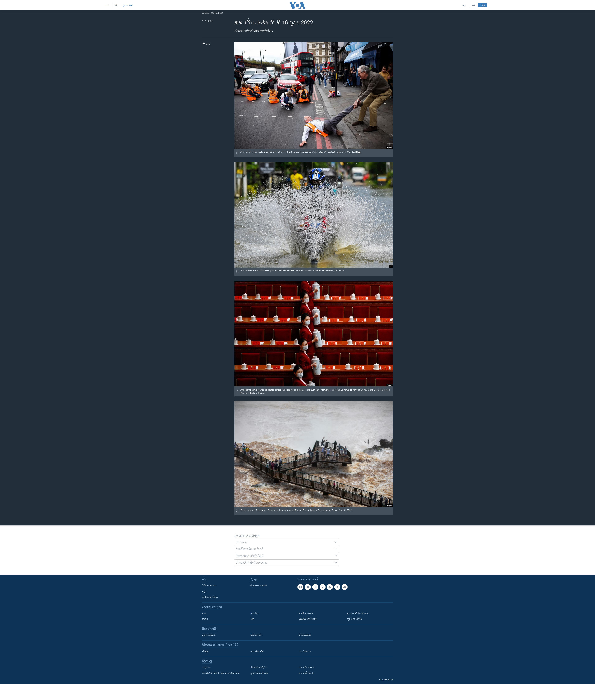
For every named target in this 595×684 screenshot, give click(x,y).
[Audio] (464, 5)
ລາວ (204, 613)
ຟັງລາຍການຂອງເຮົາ (258, 585)
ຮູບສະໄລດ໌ (128, 5)
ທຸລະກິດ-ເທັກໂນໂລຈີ (308, 619)
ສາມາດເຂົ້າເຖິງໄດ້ (306, 673)
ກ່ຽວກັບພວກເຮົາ (209, 635)
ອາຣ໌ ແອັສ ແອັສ (257, 651)
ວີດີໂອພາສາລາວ (209, 585)
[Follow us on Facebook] (300, 587)
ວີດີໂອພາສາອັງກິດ (210, 597)
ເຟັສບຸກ (205, 651)
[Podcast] (337, 587)
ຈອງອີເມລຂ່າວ (305, 651)
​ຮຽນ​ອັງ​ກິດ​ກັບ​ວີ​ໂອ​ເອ (259, 673)
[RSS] (330, 587)
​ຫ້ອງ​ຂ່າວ (206, 667)
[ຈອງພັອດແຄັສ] (344, 587)
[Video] (473, 5)
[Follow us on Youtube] (308, 587)
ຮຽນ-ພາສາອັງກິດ (354, 619)
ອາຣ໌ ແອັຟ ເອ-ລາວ (307, 667)
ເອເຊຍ (205, 619)
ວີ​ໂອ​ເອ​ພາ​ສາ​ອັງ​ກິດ (258, 667)
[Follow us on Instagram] (315, 587)
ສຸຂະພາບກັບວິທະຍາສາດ (357, 613)
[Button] (206, 44)
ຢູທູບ (204, 591)
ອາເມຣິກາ (254, 613)
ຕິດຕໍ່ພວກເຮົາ (256, 635)
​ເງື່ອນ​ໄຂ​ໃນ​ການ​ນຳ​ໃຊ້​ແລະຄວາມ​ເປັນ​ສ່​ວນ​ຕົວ (221, 673)
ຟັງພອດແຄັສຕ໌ (305, 635)
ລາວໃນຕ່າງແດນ (306, 613)
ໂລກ (252, 619)
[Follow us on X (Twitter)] (322, 587)
